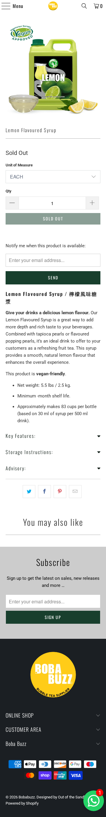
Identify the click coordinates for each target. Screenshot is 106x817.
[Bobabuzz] (53, 6)
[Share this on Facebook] (44, 491)
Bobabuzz (27, 797)
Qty (8, 191)
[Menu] (3, 6)
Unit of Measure (19, 165)
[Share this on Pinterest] (60, 491)
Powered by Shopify (22, 803)
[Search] (84, 6)
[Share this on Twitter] (29, 491)
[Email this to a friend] (75, 491)
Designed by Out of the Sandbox (63, 797)
